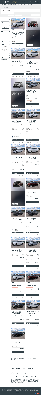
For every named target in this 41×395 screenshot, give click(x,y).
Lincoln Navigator (10, 15)
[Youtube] (38, 393)
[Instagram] (37, 393)
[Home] (4, 1)
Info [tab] (21, 36)
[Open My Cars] (39, 4)
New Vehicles (4, 4)
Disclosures (11, 392)
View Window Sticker (14, 43)
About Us (32, 4)
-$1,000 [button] (23, 131)
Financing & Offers (19, 4)
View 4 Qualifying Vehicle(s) (29, 45)
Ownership (28, 4)
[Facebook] (35, 393)
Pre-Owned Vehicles (9, 4)
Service (24, 4)
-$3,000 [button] (23, 129)
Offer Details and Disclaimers (14, 106)
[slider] (1, 28)
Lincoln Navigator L (18, 15)
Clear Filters (23, 15)
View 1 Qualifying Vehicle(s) (14, 203)
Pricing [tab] (15, 36)
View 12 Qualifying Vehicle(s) (14, 105)
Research (14, 4)
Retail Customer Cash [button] (14, 130)
